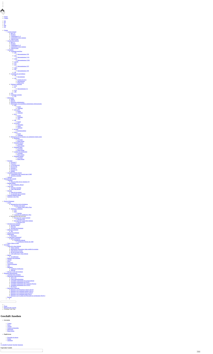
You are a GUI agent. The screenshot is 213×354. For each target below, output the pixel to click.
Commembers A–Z (16, 36)
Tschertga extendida (16, 175)
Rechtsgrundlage (21, 130)
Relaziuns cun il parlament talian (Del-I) (21, 294)
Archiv (9, 202)
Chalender (20, 108)
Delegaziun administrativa (17, 102)
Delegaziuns (10, 97)
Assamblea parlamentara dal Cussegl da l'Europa (23, 283)
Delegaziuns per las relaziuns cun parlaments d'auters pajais (26, 136)
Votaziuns (9, 180)
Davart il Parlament (9, 201)
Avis (8, 265)
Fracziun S (13, 163)
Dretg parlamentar (15, 238)
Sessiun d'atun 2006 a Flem (24, 207)
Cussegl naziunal (11, 31)
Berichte (19, 213)
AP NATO (17, 123)
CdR (15, 91)
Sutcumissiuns (21, 76)
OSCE (15, 132)
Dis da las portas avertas (17, 252)
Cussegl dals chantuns (13, 40)
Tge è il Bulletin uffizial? (17, 184)
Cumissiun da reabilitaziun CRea (22, 214)
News (8, 261)
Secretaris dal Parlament (17, 228)
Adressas (9, 177)
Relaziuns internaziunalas (10, 273)
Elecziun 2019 (21, 219)
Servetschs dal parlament (13, 223)
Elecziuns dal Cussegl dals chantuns (23, 220)
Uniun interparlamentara (17, 279)
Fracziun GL (14, 169)
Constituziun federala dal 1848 (25, 241)
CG (15, 87)
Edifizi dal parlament (12, 229)
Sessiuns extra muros (19, 205)
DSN (15, 211)
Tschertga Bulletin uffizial (14, 195)
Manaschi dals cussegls (10, 178)
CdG (15, 78)
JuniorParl (10, 340)
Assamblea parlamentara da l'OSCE (20, 282)
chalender (19, 127)
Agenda (9, 259)
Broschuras (14, 235)
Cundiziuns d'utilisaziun (17, 268)
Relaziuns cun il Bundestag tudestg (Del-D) (22, 289)
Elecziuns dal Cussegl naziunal (22, 217)
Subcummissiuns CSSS (23, 60)
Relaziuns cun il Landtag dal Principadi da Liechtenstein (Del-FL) (28, 295)
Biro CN (13, 33)
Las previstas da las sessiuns (18, 193)
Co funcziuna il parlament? (14, 237)
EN (5, 27)
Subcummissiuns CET (23, 66)
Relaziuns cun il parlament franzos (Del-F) (22, 292)
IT (4, 24)
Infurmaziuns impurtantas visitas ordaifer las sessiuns (24, 249)
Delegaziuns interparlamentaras (15, 276)
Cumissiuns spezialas (16, 94)
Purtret (19, 106)
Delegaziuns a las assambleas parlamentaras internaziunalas (26, 103)
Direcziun (13, 226)
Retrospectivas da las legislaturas (19, 204)
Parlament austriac (19, 156)
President (13, 34)
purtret (19, 126)
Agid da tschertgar (12, 264)
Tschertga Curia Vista (13, 196)
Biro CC (13, 42)
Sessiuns (9, 190)
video (18, 118)
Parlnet (6, 16)
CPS (15, 69)
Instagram (20, 345)
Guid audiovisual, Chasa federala (19, 253)
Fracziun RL (14, 166)
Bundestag (17, 138)
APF (15, 105)
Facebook (9, 345)
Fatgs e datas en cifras (13, 243)
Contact (6, 18)
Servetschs (7, 244)
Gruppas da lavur (21, 79)
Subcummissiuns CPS (23, 70)
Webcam (13, 270)
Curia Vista (10, 186)
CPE (15, 52)
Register (9, 297)
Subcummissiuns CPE (23, 54)
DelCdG (13, 100)
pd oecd (16, 129)
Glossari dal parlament (13, 232)
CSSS (15, 58)
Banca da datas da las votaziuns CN (20, 181)
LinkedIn (4, 345)
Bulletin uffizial (11, 183)
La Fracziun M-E (15, 165)
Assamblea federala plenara (14, 172)
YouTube (15, 345)
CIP (15, 72)
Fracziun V (14, 162)
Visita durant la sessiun (17, 250)
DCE (15, 114)
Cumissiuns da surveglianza (18, 73)
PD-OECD (14, 286)
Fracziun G (14, 168)
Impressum (10, 329)
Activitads (20, 139)
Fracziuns (9, 160)
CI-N (15, 90)
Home (5, 306)
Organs (6, 30)
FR (5, 22)
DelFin (12, 99)
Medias (9, 255)
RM (5, 25)
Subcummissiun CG (22, 88)
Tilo (12, 231)
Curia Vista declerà (16, 189)
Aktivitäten (20, 124)
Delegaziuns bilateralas (13, 288)
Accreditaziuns (14, 256)
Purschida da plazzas (12, 337)
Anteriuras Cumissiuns (17, 208)
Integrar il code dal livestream (15, 271)
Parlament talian (18, 147)
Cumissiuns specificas (16, 51)
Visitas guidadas (15, 247)
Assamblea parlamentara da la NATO (20, 285)
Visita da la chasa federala (14, 246)
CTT (15, 63)
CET (15, 64)
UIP (15, 120)
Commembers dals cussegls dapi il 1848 (21, 174)
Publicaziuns (20, 82)
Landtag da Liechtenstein (20, 151)
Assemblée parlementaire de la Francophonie (22, 280)
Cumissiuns (10, 49)
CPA (12, 93)
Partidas (13, 171)
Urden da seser (14, 39)
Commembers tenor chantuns (18, 37)
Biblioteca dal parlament (13, 258)
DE (5, 21)
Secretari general (15, 225)
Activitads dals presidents (14, 274)
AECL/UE (17, 109)
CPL (15, 96)
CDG (15, 55)
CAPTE (16, 61)
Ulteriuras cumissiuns (16, 84)
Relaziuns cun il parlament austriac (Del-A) (22, 291)
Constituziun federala (19, 240)
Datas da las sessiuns (16, 192)
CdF (15, 75)
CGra (15, 85)
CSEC (15, 67)
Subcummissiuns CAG (23, 57)
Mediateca (10, 267)
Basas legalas (20, 141)
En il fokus (10, 262)
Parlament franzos (18, 142)
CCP (15, 210)
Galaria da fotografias (13, 328)
